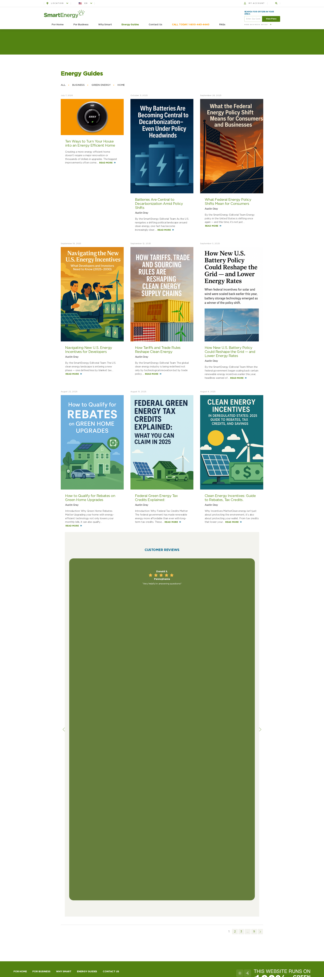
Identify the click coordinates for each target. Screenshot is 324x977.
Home (121, 85)
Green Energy (101, 85)
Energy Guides (130, 24)
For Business (80, 24)
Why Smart (105, 24)
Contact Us (155, 24)
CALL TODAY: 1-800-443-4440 (190, 24)
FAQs (222, 24)
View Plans (271, 19)
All (63, 85)
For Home (58, 24)
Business (78, 85)
